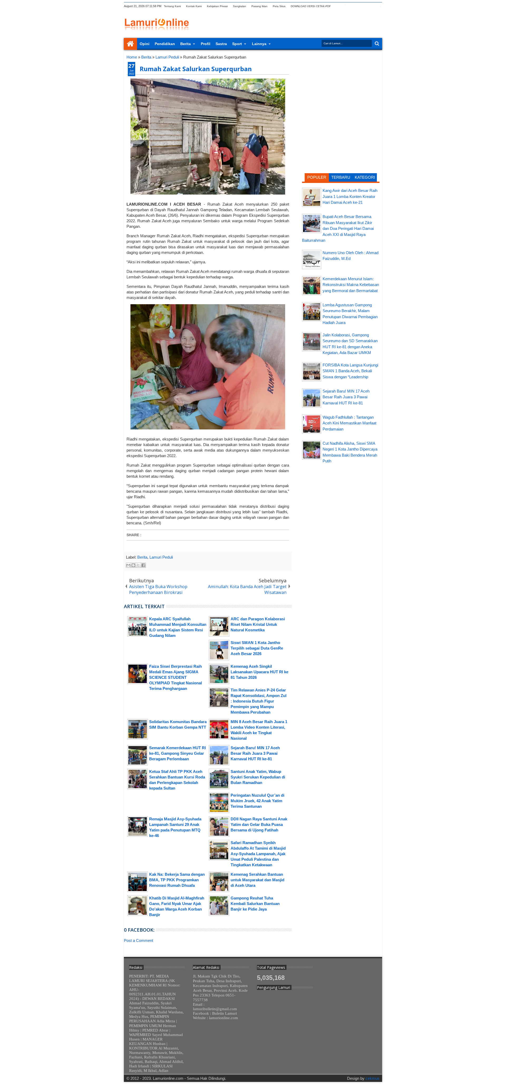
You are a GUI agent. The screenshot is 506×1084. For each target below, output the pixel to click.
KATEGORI (365, 177)
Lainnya (259, 44)
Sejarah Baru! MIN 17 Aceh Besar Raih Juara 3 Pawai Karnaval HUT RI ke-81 (346, 397)
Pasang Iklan (259, 6)
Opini (144, 44)
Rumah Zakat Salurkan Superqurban (196, 69)
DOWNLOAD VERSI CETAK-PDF (311, 6)
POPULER (316, 177)
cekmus (373, 1078)
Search (376, 43)
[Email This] (128, 565)
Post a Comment (138, 940)
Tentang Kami (172, 6)
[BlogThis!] (133, 565)
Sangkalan (239, 6)
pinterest (378, 6)
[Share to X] (138, 565)
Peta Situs (279, 6)
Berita (185, 44)
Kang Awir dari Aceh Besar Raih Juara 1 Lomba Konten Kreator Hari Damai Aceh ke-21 (350, 196)
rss (358, 6)
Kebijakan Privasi (217, 6)
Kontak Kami (194, 6)
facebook (344, 6)
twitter (337, 6)
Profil (205, 44)
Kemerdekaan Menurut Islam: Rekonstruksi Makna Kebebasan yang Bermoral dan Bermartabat (351, 285)
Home (130, 44)
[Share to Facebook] (143, 565)
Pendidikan (165, 44)
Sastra (221, 44)
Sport (237, 44)
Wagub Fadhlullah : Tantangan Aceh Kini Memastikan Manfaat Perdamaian (349, 423)
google (351, 6)
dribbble (371, 6)
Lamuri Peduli (161, 557)
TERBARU (340, 177)
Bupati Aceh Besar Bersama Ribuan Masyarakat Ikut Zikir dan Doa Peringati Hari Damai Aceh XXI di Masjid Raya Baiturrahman (338, 228)
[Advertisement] (340, 88)
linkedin (365, 6)
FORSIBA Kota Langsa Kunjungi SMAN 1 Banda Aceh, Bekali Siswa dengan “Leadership (350, 371)
